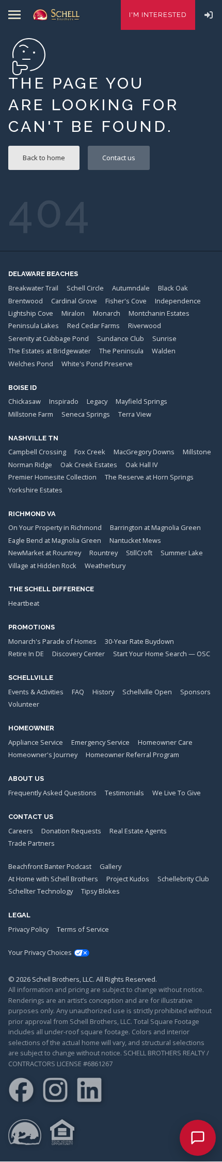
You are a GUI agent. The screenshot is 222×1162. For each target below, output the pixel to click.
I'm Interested (158, 15)
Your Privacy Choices (40, 952)
